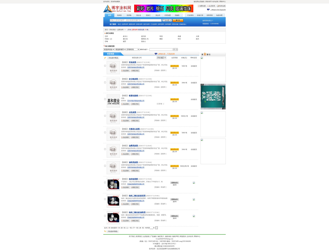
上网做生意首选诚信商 (218, 10)
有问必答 (215, 1)
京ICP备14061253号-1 (169, 244)
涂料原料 (161, 24)
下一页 (135, 228)
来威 (179, 36)
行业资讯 (190, 15)
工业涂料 (154, 24)
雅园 (161, 39)
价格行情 (200, 15)
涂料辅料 (168, 24)
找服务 (177, 15)
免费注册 (202, 6)
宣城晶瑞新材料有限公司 (135, 184)
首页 (109, 15)
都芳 (124, 41)
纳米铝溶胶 (133, 179)
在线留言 (194, 66)
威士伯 (125, 39)
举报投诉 (183, 236)
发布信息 (222, 6)
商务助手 (208, 1)
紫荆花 (143, 39)
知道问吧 (219, 15)
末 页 (142, 228)
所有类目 (112, 30)
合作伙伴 (190, 236)
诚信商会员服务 (199, 1)
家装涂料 (139, 24)
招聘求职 (210, 15)
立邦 (106, 36)
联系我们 (139, 236)
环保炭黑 (132, 62)
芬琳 (106, 41)
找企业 (138, 15)
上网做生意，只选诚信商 (166, 54)
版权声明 (175, 236)
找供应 (119, 15)
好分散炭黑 (133, 79)
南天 (197, 39)
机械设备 (183, 24)
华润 (161, 36)
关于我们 (132, 236)
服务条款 (168, 236)
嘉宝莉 (143, 36)
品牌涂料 (125, 24)
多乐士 (125, 36)
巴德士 (107, 39)
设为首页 (106, 1)
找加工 (148, 15)
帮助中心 (223, 1)
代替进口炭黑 (134, 129)
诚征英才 (161, 236)
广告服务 (153, 236)
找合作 (158, 15)
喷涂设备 (175, 24)
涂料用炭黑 (133, 162)
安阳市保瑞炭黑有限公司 (135, 67)
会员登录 (212, 6)
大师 (197, 36)
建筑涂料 (132, 24)
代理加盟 (167, 15)
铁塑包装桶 (133, 96)
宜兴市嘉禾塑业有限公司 (135, 101)
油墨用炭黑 (133, 146)
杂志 (119, 24)
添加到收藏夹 (115, 1)
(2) (111, 39)
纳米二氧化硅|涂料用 (137, 212)
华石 (179, 39)
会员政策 (146, 236)
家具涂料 (147, 24)
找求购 (129, 15)
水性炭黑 (132, 112)
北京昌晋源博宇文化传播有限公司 (168, 249)
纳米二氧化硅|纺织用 (137, 196)
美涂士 (143, 41)
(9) (147, 39)
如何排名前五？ (208, 20)
